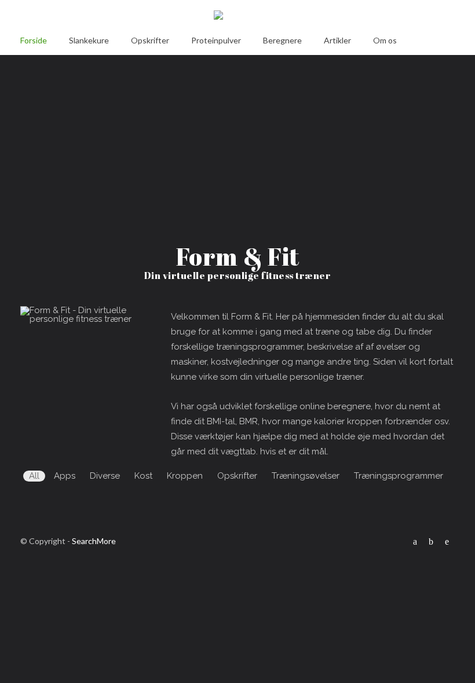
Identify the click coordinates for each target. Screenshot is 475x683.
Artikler (337, 40)
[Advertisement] (237, 141)
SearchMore (94, 541)
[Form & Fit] (237, 16)
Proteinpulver (216, 40)
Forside (33, 40)
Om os (385, 40)
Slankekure (89, 40)
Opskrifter (150, 40)
